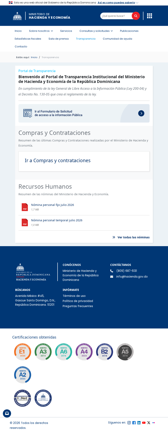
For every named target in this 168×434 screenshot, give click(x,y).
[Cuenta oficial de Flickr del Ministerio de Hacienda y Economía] (153, 423)
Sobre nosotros (42, 31)
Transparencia (85, 38)
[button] (148, 15)
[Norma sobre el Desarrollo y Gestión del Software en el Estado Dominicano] (63, 352)
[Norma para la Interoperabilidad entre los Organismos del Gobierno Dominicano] (84, 352)
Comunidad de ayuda (117, 38)
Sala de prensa (59, 38)
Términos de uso (74, 296)
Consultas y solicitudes (97, 31)
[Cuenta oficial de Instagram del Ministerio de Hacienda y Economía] (129, 423)
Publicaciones (129, 31)
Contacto (21, 46)
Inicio (18, 31)
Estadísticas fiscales (28, 38)
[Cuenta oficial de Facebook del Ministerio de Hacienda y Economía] (134, 423)
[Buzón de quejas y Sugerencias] (7, 413)
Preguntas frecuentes (78, 306)
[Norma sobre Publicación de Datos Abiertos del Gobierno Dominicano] (43, 352)
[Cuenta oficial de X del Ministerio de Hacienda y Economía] (148, 423)
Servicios (66, 31)
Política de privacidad (78, 301)
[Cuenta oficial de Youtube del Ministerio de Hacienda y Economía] (143, 423)
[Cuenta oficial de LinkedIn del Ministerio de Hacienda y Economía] (139, 423)
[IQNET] (22, 399)
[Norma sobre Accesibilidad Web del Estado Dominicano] (104, 352)
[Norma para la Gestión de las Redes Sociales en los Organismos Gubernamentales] (22, 352)
